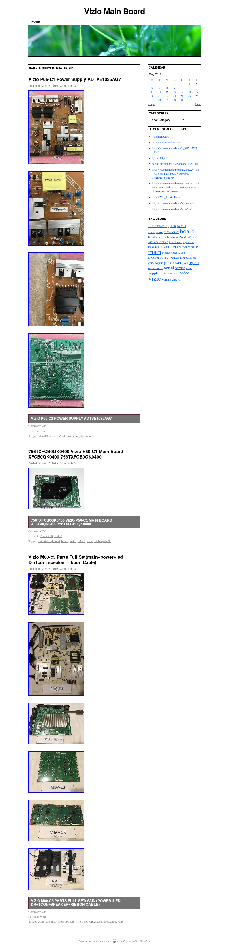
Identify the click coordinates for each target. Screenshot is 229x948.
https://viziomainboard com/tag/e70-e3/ (172, 209)
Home (35, 21)
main (73, 541)
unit (176, 272)
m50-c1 (159, 246)
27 (152, 99)
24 (181, 95)
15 (167, 91)
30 (174, 99)
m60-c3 (82, 921)
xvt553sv (176, 279)
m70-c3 (186, 246)
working (166, 279)
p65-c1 (61, 436)
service (180, 267)
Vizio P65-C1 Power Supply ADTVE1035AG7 (74, 79)
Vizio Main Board (114, 11)
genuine (189, 242)
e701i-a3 (163, 242)
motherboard (158, 257)
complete (163, 237)
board (64, 541)
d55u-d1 (174, 237)
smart (189, 268)
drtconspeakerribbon (58, 921)
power (70, 436)
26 (196, 95)
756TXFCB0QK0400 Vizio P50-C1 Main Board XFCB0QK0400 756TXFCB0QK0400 (75, 454)
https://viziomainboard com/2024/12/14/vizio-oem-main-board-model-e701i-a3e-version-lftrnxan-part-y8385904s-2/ (176, 187)
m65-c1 (177, 247)
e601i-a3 (192, 237)
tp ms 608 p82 (160, 158)
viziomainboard (160, 136)
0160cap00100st (155, 232)
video (184, 272)
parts (91, 921)
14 (159, 91)
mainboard (169, 252)
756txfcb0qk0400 (51, 536)
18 (189, 91)
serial (169, 267)
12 (196, 87)
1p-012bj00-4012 (157, 226)
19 (196, 91)
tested (170, 273)
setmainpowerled (105, 921)
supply (79, 436)
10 (181, 87)
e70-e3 (182, 237)
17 (181, 91)
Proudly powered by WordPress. (134, 941)
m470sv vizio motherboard (166, 142)
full (74, 921)
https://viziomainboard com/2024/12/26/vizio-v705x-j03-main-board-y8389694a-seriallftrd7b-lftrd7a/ (176, 173)
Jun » (198, 104)
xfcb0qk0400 (102, 541)
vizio (43, 431)
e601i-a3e (153, 242)
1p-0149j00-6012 (177, 226)
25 (189, 95)
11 (189, 87)
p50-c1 (81, 541)
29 (167, 99)
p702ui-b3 (153, 263)
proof (185, 263)
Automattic (105, 941)
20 (152, 95)
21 (159, 95)
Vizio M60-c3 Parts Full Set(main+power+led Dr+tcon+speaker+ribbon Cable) (75, 559)
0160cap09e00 (171, 232)
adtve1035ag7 (46, 436)
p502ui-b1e (190, 257)
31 (181, 99)
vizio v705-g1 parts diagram (167, 197)
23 (174, 95)
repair (194, 262)
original (173, 257)
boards (152, 237)
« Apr (151, 104)
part (160, 263)
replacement (155, 268)
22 (167, 95)
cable (41, 921)
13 (152, 91)
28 (159, 99)
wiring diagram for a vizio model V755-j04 (175, 163)
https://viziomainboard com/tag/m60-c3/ (173, 203)
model (181, 253)
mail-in (194, 246)
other (181, 257)
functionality (176, 242)
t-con (163, 273)
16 (174, 91)
